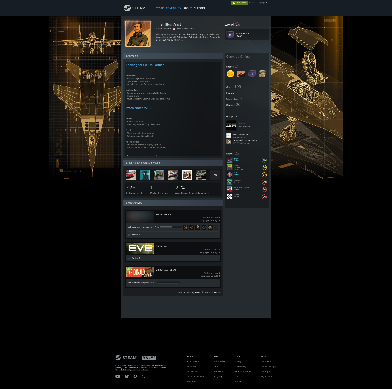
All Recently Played (192, 292)
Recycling (218, 376)
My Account (267, 376)
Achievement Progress (138, 227)
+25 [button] (216, 227)
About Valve (219, 361)
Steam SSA (191, 366)
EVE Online (161, 246)
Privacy (238, 361)
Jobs (216, 366)
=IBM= (242, 123)
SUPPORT (199, 8)
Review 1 (136, 234)
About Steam (193, 361)
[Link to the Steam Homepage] (135, 10)
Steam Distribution (195, 376)
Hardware (218, 371)
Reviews (217, 292)
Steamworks (192, 371)
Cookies (238, 376)
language (261, 3)
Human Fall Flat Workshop (245, 140)
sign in (251, 3)
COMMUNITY (173, 8)
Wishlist (207, 292)
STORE (160, 8)
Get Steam (266, 361)
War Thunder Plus (241, 134)
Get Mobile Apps (269, 366)
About (187, 8)
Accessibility (240, 366)
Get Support (266, 371)
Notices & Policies (243, 371)
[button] (247, 24)
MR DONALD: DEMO (166, 270)
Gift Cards (191, 381)
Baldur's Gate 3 (163, 214)
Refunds (238, 381)
